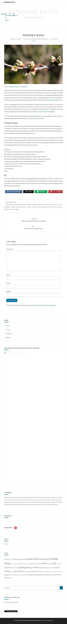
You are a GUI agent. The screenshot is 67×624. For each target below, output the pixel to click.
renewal (20, 575)
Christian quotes (21, 564)
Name (8, 275)
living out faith (36, 571)
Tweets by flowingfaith (11, 602)
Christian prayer (13, 563)
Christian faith (31, 559)
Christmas (27, 563)
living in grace (27, 571)
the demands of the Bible (46, 207)
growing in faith (11, 202)
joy (11, 571)
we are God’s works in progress (45, 111)
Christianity (17, 204)
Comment (9, 249)
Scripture (18, 207)
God (54, 563)
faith (23, 204)
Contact (8, 330)
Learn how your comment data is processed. (42, 305)
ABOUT (8, 326)
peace (60, 571)
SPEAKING (9, 333)
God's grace (59, 563)
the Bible (34, 207)
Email (8, 283)
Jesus (54, 204)
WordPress (37, 620)
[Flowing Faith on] (10, 530)
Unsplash (24, 86)
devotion (33, 564)
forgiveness (49, 563)
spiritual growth (39, 575)
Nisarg (50, 620)
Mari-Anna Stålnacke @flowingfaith (35, 39)
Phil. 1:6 (38, 118)
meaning (51, 571)
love (43, 571)
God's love (8, 568)
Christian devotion (19, 559)
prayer (6, 575)
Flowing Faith (9, 2)
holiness (54, 567)
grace (21, 567)
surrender (47, 575)
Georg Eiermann (15, 86)
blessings (7, 559)
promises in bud (9, 207)
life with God (18, 571)
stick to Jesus (26, 207)
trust (9, 578)
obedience (55, 571)
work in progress (13, 209)
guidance (50, 567)
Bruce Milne (9, 204)
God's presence (15, 567)
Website (8, 291)
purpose (11, 575)
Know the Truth (53, 100)
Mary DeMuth (46, 571)
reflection (16, 575)
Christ (11, 559)
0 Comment (54, 39)
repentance (25, 575)
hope (50, 204)
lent (12, 571)
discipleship (39, 564)
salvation (30, 575)
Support (8, 337)
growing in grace (42, 204)
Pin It (6, 544)
